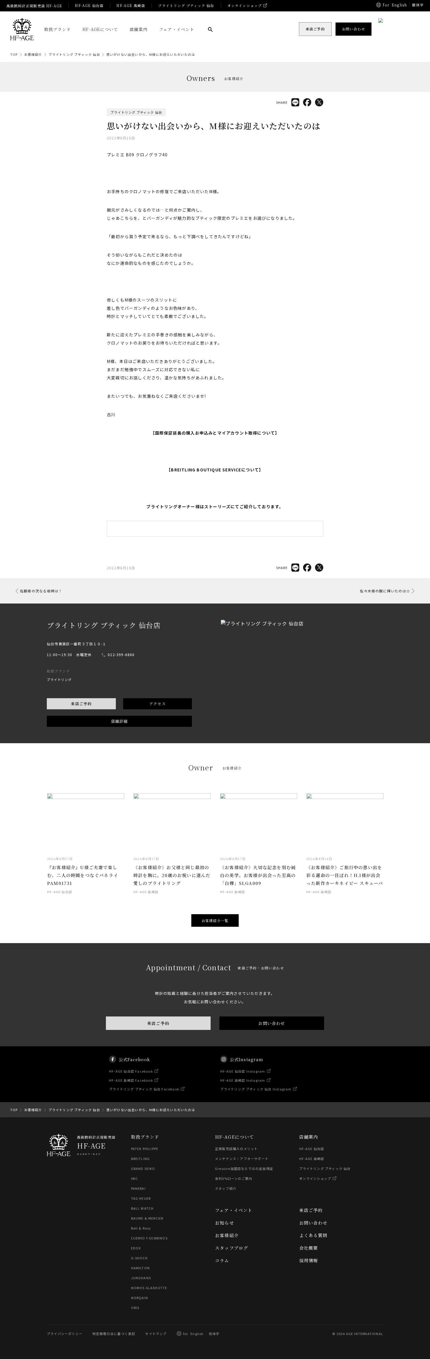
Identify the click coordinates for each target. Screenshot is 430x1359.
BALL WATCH (142, 1208)
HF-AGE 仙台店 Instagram (242, 1071)
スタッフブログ (231, 1248)
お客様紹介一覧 (215, 920)
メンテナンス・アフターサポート (242, 1158)
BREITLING (140, 1158)
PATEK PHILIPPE (145, 1148)
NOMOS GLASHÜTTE (149, 1287)
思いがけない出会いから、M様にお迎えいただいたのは (150, 54)
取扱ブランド (57, 29)
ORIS (135, 1307)
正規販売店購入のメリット (236, 1148)
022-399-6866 (121, 654)
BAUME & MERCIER (147, 1218)
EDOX (136, 1248)
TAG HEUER (141, 1198)
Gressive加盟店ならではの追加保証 (244, 1168)
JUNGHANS (141, 1277)
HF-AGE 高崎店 (130, 5)
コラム (222, 1260)
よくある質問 (313, 1235)
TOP (14, 54)
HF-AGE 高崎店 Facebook (131, 1080)
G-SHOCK (139, 1258)
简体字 (214, 1333)
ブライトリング (59, 679)
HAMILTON (140, 1267)
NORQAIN (139, 1297)
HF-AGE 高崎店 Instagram (242, 1080)
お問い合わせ (271, 1023)
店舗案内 (138, 29)
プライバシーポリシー (64, 1333)
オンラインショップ (244, 5)
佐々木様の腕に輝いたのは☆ (385, 590)
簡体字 (418, 4)
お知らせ (224, 1223)
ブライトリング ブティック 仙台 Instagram (256, 1089)
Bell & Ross (141, 1228)
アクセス (157, 703)
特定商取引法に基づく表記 (113, 1333)
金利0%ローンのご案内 (233, 1178)
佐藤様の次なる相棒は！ (41, 590)
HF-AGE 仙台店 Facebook (131, 1071)
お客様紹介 (33, 54)
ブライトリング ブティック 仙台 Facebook (144, 1089)
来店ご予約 (81, 703)
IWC (134, 1178)
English (399, 4)
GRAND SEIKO (143, 1168)
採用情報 (308, 1260)
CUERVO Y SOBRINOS (149, 1238)
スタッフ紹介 (225, 1188)
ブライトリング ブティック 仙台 (186, 5)
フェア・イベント (177, 29)
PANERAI (138, 1188)
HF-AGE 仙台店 (89, 5)
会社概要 (308, 1248)
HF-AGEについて (100, 29)
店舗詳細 (119, 721)
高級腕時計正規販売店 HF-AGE (34, 5)
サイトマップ (155, 1333)
